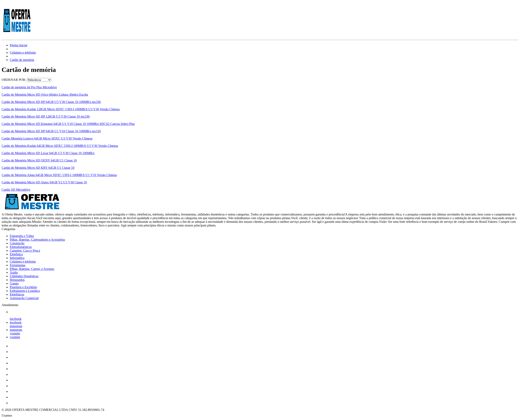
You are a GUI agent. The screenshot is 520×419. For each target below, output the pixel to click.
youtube (15, 333)
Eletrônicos (17, 294)
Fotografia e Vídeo (22, 236)
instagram (16, 326)
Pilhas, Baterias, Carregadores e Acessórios (37, 239)
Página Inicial (18, 45)
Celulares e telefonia (23, 52)
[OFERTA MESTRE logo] (17, 34)
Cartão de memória (22, 60)
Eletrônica (16, 254)
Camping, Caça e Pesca (25, 250)
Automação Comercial (24, 298)
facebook (16, 318)
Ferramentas (17, 265)
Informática (17, 258)
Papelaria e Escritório (23, 287)
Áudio (14, 272)
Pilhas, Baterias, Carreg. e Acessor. (32, 269)
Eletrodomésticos (21, 247)
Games (14, 283)
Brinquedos (17, 279)
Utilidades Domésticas (24, 276)
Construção (17, 243)
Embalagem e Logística (25, 290)
